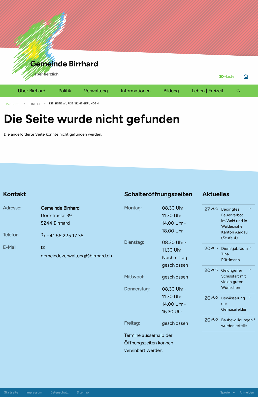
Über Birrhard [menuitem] (31, 91)
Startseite (11, 104)
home (246, 76)
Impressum (34, 392)
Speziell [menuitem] (225, 392)
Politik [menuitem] (64, 91)
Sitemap (83, 392)
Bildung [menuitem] (171, 91)
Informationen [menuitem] (135, 91)
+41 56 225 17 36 (65, 236)
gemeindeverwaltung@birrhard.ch (76, 256)
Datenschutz (59, 392)
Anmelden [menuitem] (247, 392)
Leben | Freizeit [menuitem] (207, 91)
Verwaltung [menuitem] (96, 91)
